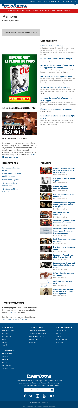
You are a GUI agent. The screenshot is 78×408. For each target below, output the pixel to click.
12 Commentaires (61, 251)
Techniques (36, 327)
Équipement (6, 336)
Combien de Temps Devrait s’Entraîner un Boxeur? (63, 256)
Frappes (5, 334)
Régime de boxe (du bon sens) (62, 282)
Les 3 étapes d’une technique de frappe (56, 76)
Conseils (5, 342)
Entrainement (65, 327)
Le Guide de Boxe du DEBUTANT (61, 214)
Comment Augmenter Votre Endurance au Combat (64, 222)
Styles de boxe (7, 354)
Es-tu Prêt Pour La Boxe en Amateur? (63, 195)
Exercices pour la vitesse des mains (64, 248)
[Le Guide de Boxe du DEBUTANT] (19, 113)
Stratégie (8, 350)
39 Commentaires (61, 175)
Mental (58, 334)
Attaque (5, 357)
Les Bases (7, 327)
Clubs (4, 339)
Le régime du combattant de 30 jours (64, 179)
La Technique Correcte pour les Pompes (56, 59)
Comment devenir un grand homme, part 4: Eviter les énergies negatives (64, 231)
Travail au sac (61, 331)
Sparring (59, 336)
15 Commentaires (61, 199)
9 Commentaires (60, 277)
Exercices (32, 342)
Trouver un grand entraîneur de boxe (55, 87)
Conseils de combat (9, 368)
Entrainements (61, 339)
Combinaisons (7, 365)
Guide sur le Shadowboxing (51, 46)
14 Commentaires (61, 225)
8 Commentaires (60, 285)
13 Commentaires (61, 235)
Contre (4, 362)
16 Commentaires (61, 191)
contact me (12, 312)
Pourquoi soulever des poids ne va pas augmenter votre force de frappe (64, 170)
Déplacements (34, 339)
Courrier (5, 345)
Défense (5, 359)
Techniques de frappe (37, 331)
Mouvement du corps (36, 336)
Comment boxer (8, 331)
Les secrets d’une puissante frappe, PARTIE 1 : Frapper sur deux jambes (63, 291)
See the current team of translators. (16, 319)
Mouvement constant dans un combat (56, 109)
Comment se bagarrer (10, 180)
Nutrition (59, 342)
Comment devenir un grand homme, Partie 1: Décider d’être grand (64, 204)
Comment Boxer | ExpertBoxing (14, 6)
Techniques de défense (37, 334)
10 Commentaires (61, 269)
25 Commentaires (61, 183)
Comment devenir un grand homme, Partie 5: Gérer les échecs (64, 265)
